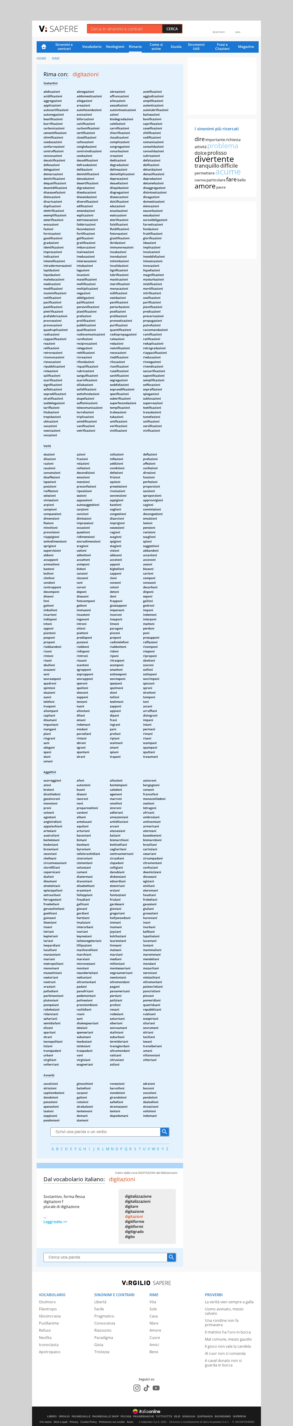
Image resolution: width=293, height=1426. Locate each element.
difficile (229, 165)
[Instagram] (137, 1388)
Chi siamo (46, 1422)
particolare (215, 180)
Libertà (100, 1301)
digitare (131, 1206)
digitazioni (134, 1216)
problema (222, 145)
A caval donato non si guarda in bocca (223, 1362)
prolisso (217, 152)
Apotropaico (49, 1351)
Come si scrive (156, 46)
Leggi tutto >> (55, 1221)
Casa (153, 1316)
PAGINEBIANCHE (143, 1416)
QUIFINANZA (205, 1416)
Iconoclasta (49, 1344)
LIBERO (52, 1416)
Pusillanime (49, 1323)
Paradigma (103, 1337)
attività (200, 146)
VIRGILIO (64, 1416)
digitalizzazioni (137, 1201)
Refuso (45, 1330)
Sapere (63, 28)
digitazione (134, 1211)
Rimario (135, 46)
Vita (152, 1301)
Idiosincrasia (50, 1316)
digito (130, 1236)
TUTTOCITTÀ (164, 1416)
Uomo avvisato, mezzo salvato (224, 1311)
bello (241, 180)
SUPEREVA (239, 1416)
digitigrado (134, 1231)
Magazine (246, 46)
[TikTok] (146, 1388)
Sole (153, 1308)
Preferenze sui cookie (112, 1422)
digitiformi (134, 1226)
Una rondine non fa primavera (222, 1322)
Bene (153, 1351)
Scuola (176, 46)
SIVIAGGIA (188, 1416)
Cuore (154, 1337)
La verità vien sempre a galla (229, 1301)
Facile (99, 1308)
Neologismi (115, 46)
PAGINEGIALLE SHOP (105, 1416)
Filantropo (48, 1308)
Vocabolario (91, 46)
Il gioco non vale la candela (228, 1346)
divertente (214, 158)
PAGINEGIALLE (81, 1416)
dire (200, 139)
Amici (154, 1344)
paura (220, 187)
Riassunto (102, 1330)
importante (215, 139)
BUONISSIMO (223, 1416)
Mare (153, 1323)
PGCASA (126, 1416)
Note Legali (61, 1422)
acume (228, 171)
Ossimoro (47, 1301)
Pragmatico (104, 1316)
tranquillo (207, 165)
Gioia (98, 1344)
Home (43, 47)
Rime (56, 58)
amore (205, 186)
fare (231, 179)
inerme (200, 180)
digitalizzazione (138, 1196)
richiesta (233, 139)
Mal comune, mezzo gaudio (228, 1339)
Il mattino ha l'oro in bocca (228, 1332)
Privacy (74, 1422)
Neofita (45, 1337)
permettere (204, 173)
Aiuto (130, 1422)
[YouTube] (156, 1388)
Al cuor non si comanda (225, 1353)
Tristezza (101, 1351)
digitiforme (134, 1221)
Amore (155, 1330)
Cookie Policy (88, 1422)
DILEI (177, 1416)
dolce (201, 153)
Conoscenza (104, 1323)
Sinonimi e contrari (64, 46)
